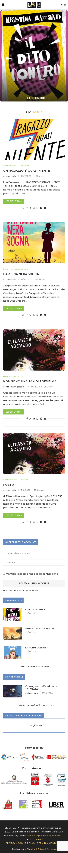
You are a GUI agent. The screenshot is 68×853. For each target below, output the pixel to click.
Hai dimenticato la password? (21, 590)
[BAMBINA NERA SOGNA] (34, 242)
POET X (8, 485)
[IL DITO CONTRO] (33, 55)
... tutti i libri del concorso (34, 666)
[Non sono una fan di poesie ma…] (34, 350)
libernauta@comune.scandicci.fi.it (44, 835)
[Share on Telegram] (41, 207)
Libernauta (11, 176)
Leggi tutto (13, 201)
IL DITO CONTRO (33, 98)
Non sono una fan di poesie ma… (31, 381)
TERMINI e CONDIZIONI (50, 843)
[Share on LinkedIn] (34, 207)
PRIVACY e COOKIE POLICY (20, 843)
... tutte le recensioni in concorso (34, 705)
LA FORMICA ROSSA (36, 647)
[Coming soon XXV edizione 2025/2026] (12, 691)
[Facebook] (62, 4)
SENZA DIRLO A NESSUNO (40, 628)
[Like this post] (23, 207)
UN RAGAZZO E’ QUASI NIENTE (26, 170)
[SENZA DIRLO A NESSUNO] (12, 633)
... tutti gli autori (34, 725)
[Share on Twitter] (30, 207)
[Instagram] (65, 4)
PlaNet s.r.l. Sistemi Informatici (41, 849)
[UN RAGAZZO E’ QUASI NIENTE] (34, 139)
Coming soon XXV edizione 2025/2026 (41, 688)
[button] (4, 55)
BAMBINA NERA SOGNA (21, 274)
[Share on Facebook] (27, 207)
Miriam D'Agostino (15, 387)
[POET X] (34, 453)
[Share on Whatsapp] (37, 207)
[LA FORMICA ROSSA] (12, 652)
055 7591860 (36, 839)
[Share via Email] (45, 207)
